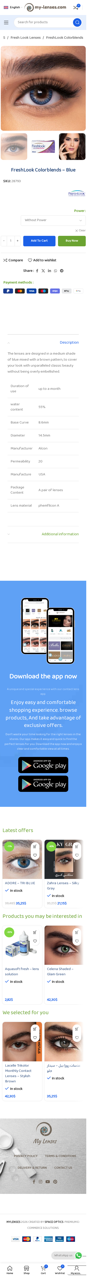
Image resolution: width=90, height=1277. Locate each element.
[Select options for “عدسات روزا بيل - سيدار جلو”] (76, 1028)
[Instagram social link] (40, 1182)
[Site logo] (45, 7)
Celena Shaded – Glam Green (60, 972)
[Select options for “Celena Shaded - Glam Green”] (76, 932)
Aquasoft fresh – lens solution (22, 972)
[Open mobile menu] (6, 22)
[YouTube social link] (48, 1182)
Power (79, 211)
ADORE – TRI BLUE (20, 883)
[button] (6, 88)
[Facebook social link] (37, 271)
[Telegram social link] (61, 271)
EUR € (74, 1270)
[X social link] (43, 271)
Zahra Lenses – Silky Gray (63, 886)
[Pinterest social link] (55, 1182)
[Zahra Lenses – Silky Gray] (64, 859)
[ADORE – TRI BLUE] (22, 859)
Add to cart (39, 241)
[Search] (77, 22)
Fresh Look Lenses (25, 38)
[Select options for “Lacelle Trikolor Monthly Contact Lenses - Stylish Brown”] (35, 1028)
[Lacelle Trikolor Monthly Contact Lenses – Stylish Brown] (22, 1041)
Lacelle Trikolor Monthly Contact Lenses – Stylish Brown (18, 1074)
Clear (82, 231)
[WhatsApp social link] (55, 271)
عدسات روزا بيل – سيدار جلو (63, 1068)
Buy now (72, 241)
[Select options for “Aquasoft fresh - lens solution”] (35, 932)
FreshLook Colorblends (64, 38)
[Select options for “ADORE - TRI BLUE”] (35, 846)
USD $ (75, 1261)
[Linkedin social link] (49, 271)
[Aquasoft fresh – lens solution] (22, 945)
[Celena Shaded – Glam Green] (64, 945)
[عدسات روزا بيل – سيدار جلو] (64, 1041)
